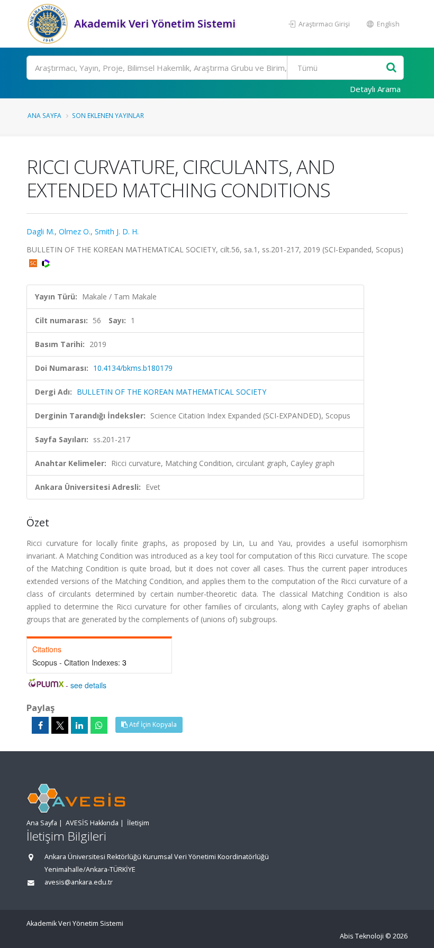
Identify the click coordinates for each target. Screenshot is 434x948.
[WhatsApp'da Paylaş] (99, 725)
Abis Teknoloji (362, 936)
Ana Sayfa (44, 115)
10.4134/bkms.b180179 (133, 368)
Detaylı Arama (375, 89)
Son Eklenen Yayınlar (108, 115)
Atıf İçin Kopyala (152, 724)
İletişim (138, 822)
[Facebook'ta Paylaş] (40, 725)
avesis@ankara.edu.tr (78, 882)
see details (88, 685)
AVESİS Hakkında (92, 822)
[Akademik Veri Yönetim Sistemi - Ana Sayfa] (48, 24)
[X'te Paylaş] (59, 725)
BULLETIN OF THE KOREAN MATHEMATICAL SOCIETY (171, 392)
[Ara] (391, 68)
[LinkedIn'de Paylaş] (79, 725)
